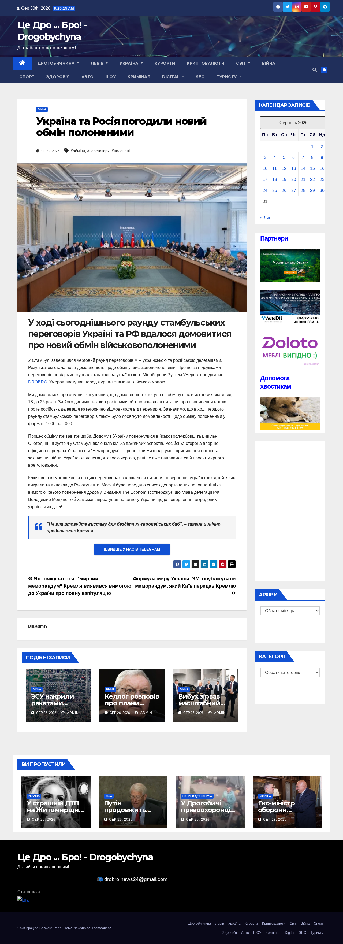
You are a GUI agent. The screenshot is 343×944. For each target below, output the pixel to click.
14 (303, 168)
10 (265, 168)
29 (312, 190)
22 (312, 179)
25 (274, 190)
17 (265, 179)
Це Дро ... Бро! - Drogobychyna (85, 857)
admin (41, 626)
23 (322, 179)
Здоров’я (58, 76)
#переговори (98, 151)
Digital (171, 76)
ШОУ (111, 76)
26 (284, 190)
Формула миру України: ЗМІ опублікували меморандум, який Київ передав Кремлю (184, 582)
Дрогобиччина (57, 63)
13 (293, 168)
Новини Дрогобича (197, 796)
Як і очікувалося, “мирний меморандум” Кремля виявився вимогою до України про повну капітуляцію (79, 586)
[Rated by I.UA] (23, 900)
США (109, 796)
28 (303, 190)
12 (284, 168)
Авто (87, 76)
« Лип (265, 217)
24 (265, 190)
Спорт (27, 76)
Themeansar (100, 928)
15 (312, 168)
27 (293, 190)
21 (303, 179)
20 (293, 179)
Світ (241, 63)
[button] (314, 70)
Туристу (227, 76)
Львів (98, 63)
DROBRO (37, 382)
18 (274, 179)
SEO (200, 76)
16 (322, 168)
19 (284, 179)
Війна (268, 63)
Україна (130, 63)
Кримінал (139, 76)
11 (274, 168)
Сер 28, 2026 (275, 819)
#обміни (78, 151)
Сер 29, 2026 (43, 819)
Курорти (165, 63)
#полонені (121, 151)
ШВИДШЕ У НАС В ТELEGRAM (132, 549)
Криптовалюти (205, 63)
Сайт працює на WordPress (39, 928)
